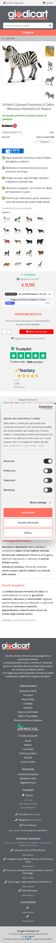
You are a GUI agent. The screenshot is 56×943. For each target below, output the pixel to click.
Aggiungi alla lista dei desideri (29, 338)
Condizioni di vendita (28, 774)
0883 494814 (28, 855)
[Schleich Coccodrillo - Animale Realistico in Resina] (29, 264)
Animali (10, 38)
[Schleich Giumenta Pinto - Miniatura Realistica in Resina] (6, 230)
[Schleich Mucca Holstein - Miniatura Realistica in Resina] (40, 219)
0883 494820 (28, 912)
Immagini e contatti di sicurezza (18, 620)
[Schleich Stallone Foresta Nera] (6, 253)
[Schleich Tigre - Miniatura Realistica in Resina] (6, 264)
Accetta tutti (28, 512)
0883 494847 (35, 814)
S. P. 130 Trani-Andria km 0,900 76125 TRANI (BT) (28, 804)
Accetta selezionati (28, 522)
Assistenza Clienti (28, 691)
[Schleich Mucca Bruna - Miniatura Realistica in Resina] (18, 242)
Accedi (14, 3)
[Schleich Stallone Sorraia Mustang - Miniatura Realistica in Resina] (29, 253)
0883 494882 (28, 878)
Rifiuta (28, 532)
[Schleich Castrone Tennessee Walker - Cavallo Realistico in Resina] (29, 230)
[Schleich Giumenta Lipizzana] (6, 219)
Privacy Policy (28, 699)
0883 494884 (28, 886)
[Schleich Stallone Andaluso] (18, 219)
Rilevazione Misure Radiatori (28, 720)
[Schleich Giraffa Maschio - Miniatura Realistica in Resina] (40, 264)
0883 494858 (14, 830)
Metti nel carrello (37, 331)
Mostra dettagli (38, 502)
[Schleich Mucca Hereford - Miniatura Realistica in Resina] (6, 242)
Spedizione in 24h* (30, 279)
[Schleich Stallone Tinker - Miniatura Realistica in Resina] (18, 230)
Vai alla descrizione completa (17, 208)
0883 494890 (35, 819)
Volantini (28, 708)
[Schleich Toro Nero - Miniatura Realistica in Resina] (29, 242)
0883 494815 (28, 866)
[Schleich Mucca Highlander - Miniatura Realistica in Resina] (40, 253)
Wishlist (28, 745)
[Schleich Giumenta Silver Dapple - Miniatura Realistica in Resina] (18, 253)
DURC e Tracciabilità (28, 716)
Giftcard (28, 757)
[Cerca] (50, 25)
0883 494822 (28, 921)
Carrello (49, 3)
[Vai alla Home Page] (3, 38)
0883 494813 (28, 895)
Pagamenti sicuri (28, 782)
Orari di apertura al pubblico (34, 830)
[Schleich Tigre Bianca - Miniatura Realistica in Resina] (18, 264)
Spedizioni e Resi (28, 778)
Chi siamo (28, 695)
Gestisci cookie (28, 762)
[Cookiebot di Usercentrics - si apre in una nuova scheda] (39, 407)
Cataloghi (28, 703)
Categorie (28, 32)
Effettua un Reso (28, 753)
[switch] (48, 470)
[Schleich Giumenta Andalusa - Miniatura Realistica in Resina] (29, 219)
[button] (28, 938)
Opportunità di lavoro (28, 712)
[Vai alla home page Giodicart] (28, 15)
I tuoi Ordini (28, 749)
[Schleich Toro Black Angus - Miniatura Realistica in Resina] (40, 242)
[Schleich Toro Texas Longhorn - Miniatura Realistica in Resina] (40, 230)
